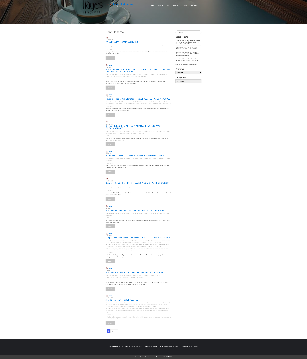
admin (110, 37)
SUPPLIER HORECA (166, 103)
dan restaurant (154, 240)
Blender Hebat (118, 101)
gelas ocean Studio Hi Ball (111, 246)
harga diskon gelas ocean (111, 248)
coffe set (145, 240)
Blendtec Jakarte (148, 45)
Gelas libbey (125, 242)
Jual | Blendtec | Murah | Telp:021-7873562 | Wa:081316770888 (134, 272)
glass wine (144, 246)
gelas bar (167, 240)
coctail (140, 240)
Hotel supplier (137, 76)
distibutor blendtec (164, 74)
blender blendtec (110, 45)
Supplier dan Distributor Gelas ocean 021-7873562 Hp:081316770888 (138, 238)
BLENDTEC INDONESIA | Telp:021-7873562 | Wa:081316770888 (135, 156)
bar (107, 302)
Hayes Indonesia (123, 4)
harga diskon (158, 246)
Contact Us (194, 5)
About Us (160, 5)
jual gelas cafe (149, 248)
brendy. (118, 302)
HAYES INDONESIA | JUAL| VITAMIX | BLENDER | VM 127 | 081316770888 (186, 48)
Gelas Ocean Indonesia (144, 244)
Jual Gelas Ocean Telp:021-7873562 (122, 300)
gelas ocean (149, 242)
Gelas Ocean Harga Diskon (132, 244)
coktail (148, 240)
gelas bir (108, 242)
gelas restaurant (122, 246)
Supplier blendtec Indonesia (155, 103)
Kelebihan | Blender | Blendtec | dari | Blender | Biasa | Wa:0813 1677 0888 (186, 59)
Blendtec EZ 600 (130, 45)
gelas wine (139, 246)
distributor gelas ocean (138, 304)
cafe (161, 186)
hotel (132, 76)
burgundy (123, 302)
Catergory (176, 5)
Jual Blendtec (143, 76)
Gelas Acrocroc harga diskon (150, 304)
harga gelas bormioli (122, 248)
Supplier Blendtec (144, 103)
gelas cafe (112, 242)
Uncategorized (141, 133)
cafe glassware (119, 240)
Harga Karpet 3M (141, 248)
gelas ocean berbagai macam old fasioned (115, 244)
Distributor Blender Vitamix (112, 277)
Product (185, 5)
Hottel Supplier (135, 103)
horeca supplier (109, 46)
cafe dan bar (166, 186)
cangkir (132, 240)
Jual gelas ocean (164, 248)
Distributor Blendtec (110, 76)
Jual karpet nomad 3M (122, 250)
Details (110, 58)
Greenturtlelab (167, 357)
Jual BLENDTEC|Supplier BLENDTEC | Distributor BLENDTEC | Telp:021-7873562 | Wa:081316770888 (138, 70)
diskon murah (162, 240)
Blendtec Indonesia (138, 45)
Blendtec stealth (156, 45)
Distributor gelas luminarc (126, 304)
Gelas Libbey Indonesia (133, 242)
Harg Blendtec (163, 45)
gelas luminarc (143, 242)
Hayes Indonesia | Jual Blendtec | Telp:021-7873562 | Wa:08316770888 (138, 99)
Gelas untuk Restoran (131, 246)
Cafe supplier (126, 240)
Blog (168, 5)
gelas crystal (118, 242)
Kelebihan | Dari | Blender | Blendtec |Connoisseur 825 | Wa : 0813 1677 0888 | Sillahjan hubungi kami (188, 54)
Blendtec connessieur (120, 45)
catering (136, 240)
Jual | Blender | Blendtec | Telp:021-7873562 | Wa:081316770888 (135, 210)
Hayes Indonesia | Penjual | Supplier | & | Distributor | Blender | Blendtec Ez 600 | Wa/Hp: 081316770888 (187, 42)
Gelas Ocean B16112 (157, 242)
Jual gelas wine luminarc (111, 250)
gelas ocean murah (164, 244)
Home (152, 5)
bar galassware (112, 302)
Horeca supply (116, 46)
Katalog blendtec (124, 133)
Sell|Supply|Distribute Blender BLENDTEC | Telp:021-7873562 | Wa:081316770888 (134, 127)
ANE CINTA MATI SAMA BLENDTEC (122, 42)
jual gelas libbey (156, 248)
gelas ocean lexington (155, 244)
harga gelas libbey (132, 248)
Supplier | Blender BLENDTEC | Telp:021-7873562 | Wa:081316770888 (137, 183)
